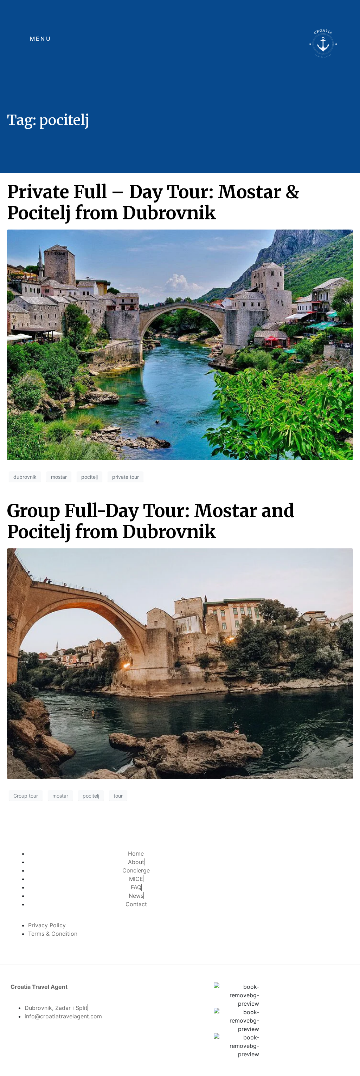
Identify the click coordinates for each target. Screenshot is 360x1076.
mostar (59, 477)
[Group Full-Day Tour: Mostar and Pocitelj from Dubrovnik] (180, 662)
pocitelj (89, 477)
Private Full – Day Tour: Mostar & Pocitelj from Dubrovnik (153, 202)
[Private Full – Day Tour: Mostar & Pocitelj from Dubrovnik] (180, 344)
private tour (125, 477)
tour (118, 796)
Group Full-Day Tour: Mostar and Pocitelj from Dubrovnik (150, 521)
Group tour (25, 796)
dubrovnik (25, 477)
